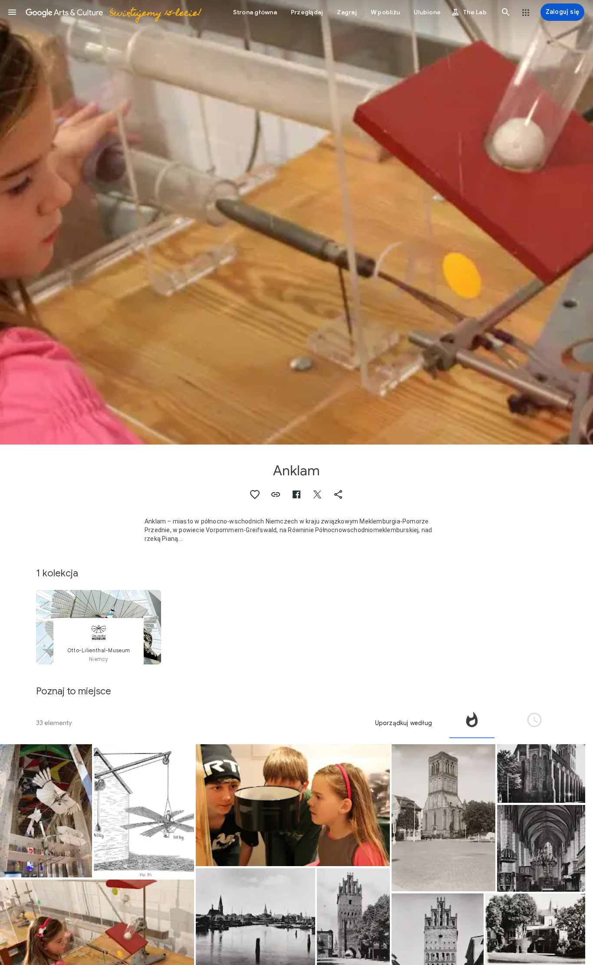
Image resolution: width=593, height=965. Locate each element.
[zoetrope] (293, 805)
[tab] (471, 723)
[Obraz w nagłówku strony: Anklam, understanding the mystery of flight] (296, 222)
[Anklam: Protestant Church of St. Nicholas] (443, 817)
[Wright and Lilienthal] (46, 810)
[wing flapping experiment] (144, 811)
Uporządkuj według (403, 723)
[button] (12, 12)
